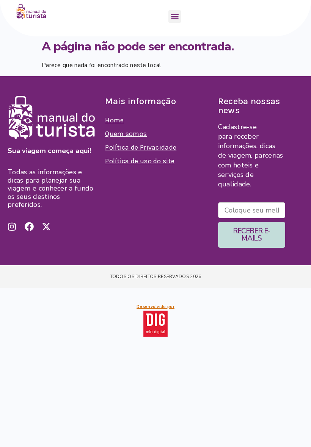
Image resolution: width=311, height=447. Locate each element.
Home (114, 120)
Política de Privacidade (140, 147)
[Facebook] (29, 226)
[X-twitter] (46, 226)
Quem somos (126, 134)
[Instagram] (12, 226)
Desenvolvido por (155, 306)
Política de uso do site (139, 161)
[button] (174, 16)
